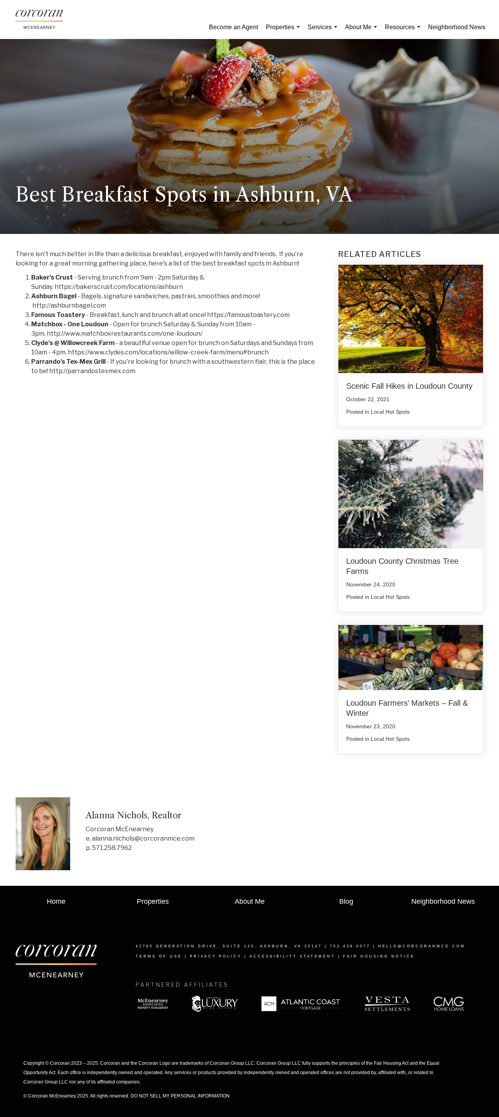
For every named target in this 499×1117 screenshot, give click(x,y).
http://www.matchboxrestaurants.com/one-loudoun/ (124, 333)
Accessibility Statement (292, 956)
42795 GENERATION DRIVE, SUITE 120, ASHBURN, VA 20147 (229, 946)
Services (324, 31)
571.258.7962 (112, 847)
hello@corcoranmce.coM (421, 946)
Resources (404, 31)
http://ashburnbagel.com (69, 305)
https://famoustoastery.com (248, 315)
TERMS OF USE (159, 956)
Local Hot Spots (390, 412)
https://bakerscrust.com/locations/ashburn (119, 286)
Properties (284, 31)
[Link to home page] (43, 19)
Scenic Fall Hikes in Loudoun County (409, 386)
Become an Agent (233, 27)
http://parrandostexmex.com (92, 371)
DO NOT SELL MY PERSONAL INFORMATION (180, 1096)
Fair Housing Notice (379, 956)
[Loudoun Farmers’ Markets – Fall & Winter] (410, 657)
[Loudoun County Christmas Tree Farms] (410, 493)
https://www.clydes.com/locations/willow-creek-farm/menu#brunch (168, 352)
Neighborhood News (456, 27)
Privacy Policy (216, 956)
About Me (362, 31)
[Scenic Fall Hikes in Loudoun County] (410, 318)
